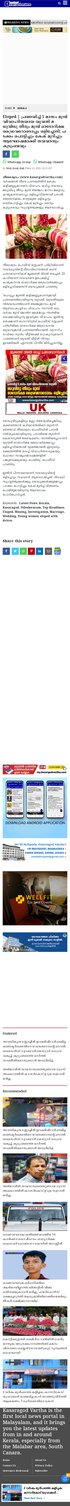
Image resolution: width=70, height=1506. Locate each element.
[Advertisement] (35, 69)
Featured (10, 1034)
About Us (40, 1460)
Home (8, 108)
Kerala (22, 108)
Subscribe (41, 1471)
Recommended (14, 1091)
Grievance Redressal (15, 1471)
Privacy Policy (44, 1465)
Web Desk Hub (15, 168)
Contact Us (9, 1465)
